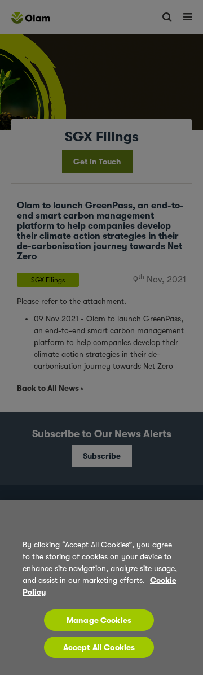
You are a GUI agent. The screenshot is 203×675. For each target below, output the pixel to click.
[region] (101, 587)
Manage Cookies (99, 620)
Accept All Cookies (99, 647)
